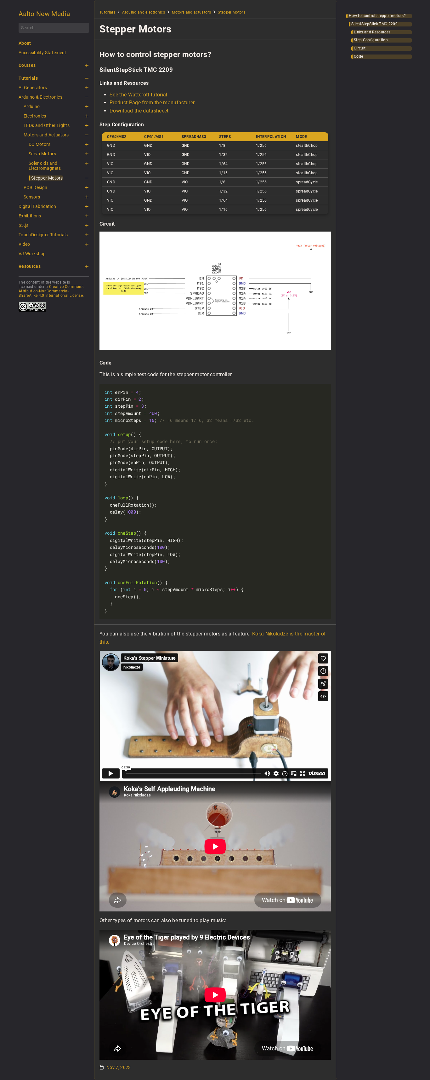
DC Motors (39, 144)
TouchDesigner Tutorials (43, 234)
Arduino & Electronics (40, 97)
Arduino (32, 106)
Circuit (359, 48)
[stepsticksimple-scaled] (215, 349)
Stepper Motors (47, 178)
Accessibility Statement (42, 52)
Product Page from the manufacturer (152, 103)
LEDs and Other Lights (47, 125)
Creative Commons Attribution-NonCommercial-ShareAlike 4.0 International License (51, 291)
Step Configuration (371, 40)
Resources (30, 266)
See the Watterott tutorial (138, 95)
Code (358, 57)
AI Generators (33, 87)
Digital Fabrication (37, 206)
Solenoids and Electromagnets (45, 166)
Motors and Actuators (46, 134)
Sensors (32, 196)
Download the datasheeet (139, 111)
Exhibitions (30, 215)
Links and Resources (372, 32)
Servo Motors (42, 153)
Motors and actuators (191, 12)
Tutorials (28, 78)
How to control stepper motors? (377, 16)
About (25, 43)
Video (24, 244)
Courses (27, 65)
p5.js (24, 225)
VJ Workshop (32, 253)
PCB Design (35, 187)
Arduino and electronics (143, 12)
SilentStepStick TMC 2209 (374, 24)
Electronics (35, 115)
